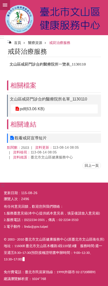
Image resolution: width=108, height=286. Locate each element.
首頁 (17, 43)
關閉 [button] (5, 5)
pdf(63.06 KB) (32, 109)
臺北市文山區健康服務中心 (54, 17)
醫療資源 (35, 43)
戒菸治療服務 (59, 43)
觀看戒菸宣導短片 (31, 138)
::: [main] (8, 41)
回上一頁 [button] (92, 165)
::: (2, 37)
